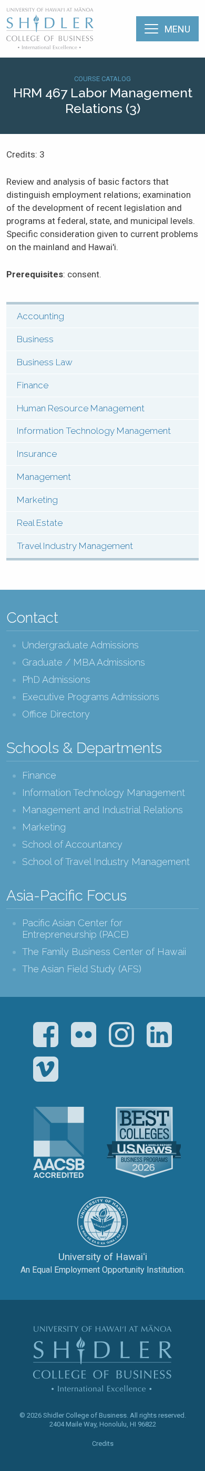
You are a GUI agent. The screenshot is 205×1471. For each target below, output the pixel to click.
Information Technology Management (94, 430)
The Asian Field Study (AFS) (81, 968)
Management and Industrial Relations (102, 809)
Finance (32, 385)
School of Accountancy (72, 844)
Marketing (37, 500)
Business (35, 339)
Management (44, 476)
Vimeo (45, 1069)
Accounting (40, 316)
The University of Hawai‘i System (102, 1222)
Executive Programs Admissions (90, 696)
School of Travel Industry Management (106, 861)
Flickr (83, 1034)
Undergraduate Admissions (80, 644)
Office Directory (56, 714)
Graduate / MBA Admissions (83, 662)
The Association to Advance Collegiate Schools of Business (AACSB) (59, 1142)
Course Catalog (102, 79)
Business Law (45, 362)
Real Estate (40, 523)
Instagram (121, 1034)
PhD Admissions (56, 679)
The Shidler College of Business (50, 28)
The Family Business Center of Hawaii (104, 951)
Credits (103, 1443)
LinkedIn (159, 1034)
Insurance (37, 453)
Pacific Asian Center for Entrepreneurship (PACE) (75, 928)
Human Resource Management (81, 408)
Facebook (45, 1034)
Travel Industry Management (75, 546)
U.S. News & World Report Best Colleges (144, 1142)
